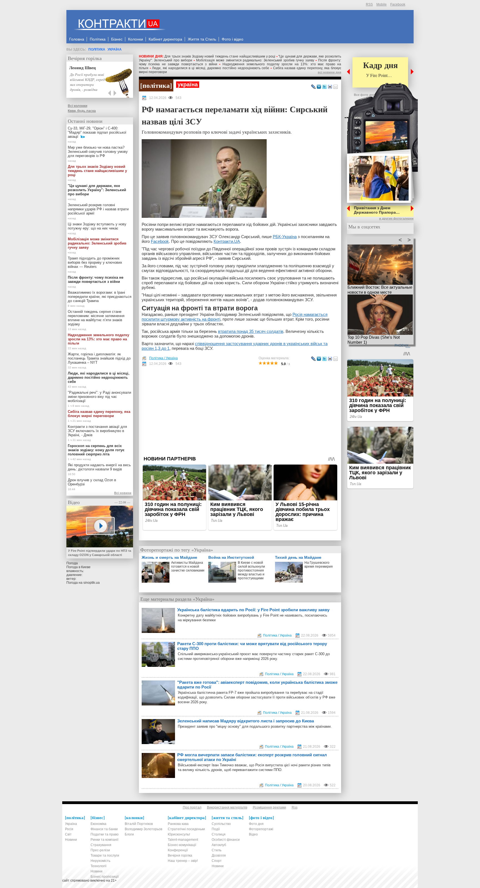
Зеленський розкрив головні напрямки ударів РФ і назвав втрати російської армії (98, 209)
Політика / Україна (163, 358)
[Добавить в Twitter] (324, 86)
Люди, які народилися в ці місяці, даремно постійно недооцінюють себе (210, 68)
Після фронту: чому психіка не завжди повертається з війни (95, 279)
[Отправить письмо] (335, 86)
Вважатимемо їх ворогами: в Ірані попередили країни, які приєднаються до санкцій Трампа (99, 296)
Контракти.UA (227, 241)
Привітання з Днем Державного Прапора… (377, 210)
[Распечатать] (330, 86)
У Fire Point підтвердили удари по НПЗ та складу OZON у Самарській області (99, 553)
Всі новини (122, 493)
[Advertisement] (240, 411)
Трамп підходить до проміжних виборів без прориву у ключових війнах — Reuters (95, 262)
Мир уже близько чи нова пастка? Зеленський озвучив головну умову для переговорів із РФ (98, 151)
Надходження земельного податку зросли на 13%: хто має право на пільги (98, 339)
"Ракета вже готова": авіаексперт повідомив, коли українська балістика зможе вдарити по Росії (257, 684)
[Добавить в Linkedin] (319, 86)
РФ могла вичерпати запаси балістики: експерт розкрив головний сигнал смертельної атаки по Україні (252, 757)
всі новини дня (329, 72)
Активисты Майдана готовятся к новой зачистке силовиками (187, 566)
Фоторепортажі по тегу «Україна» (176, 549)
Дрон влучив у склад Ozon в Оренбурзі (92, 482)
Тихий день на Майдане (298, 557)
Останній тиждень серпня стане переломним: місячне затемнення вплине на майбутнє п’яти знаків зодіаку (96, 318)
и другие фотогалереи (396, 218)
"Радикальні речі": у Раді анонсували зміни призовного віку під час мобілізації (99, 396)
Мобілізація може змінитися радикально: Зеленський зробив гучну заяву (255, 60)
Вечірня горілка (85, 58)
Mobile (381, 4)
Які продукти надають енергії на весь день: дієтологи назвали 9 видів (99, 467)
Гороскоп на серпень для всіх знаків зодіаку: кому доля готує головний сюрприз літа (96, 450)
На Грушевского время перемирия (318, 564)
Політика (96, 49)
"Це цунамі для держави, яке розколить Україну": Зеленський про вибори (97, 190)
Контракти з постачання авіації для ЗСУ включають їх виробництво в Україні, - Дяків (97, 431)
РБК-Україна (285, 236)
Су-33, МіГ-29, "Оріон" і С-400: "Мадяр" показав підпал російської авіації (97, 132)
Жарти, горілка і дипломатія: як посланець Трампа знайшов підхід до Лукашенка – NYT (99, 358)
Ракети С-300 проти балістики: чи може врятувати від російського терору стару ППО (252, 646)
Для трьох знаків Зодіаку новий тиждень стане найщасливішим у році (219, 56)
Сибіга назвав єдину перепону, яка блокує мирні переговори (99, 414)
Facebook (397, 4)
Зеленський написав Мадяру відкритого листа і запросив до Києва (245, 721)
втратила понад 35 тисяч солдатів (250, 331)
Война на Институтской (231, 557)
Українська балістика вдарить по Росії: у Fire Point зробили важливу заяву (253, 609)
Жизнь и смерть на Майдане (169, 557)
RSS (369, 4)
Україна (115, 49)
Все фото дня (364, 94)
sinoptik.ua (91, 583)
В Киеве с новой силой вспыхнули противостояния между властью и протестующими (251, 570)
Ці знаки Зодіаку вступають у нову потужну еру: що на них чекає (97, 226)
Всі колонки (77, 106)
